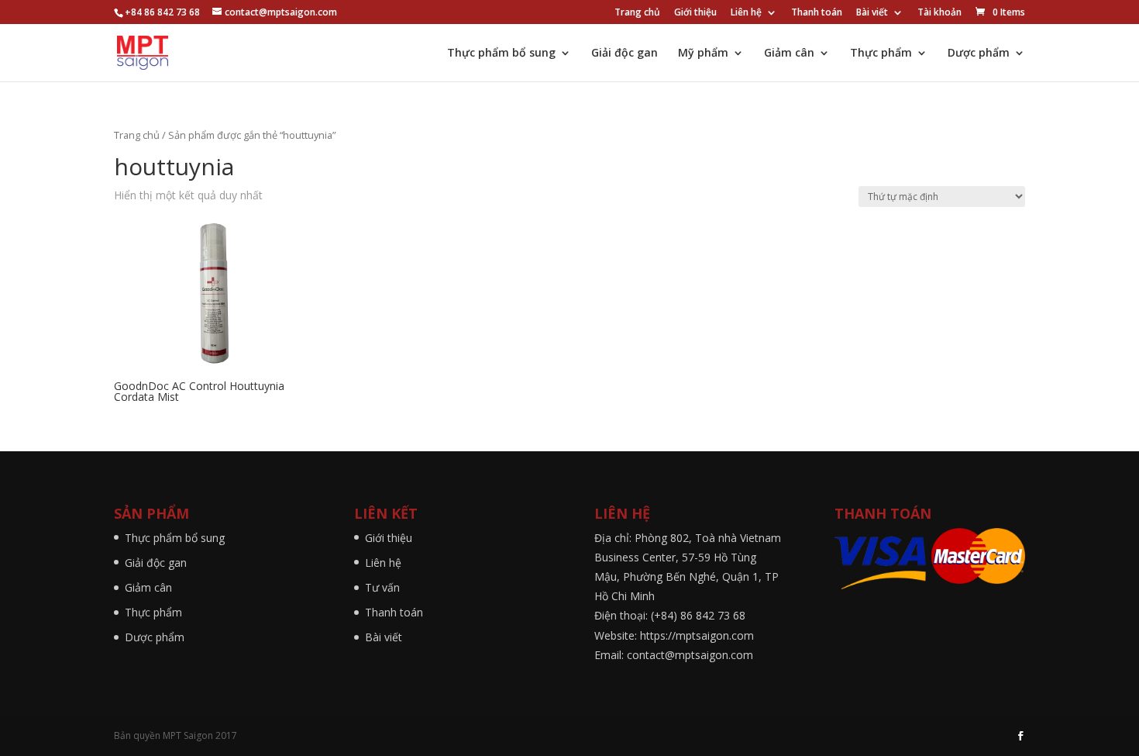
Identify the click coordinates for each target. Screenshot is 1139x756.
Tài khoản (939, 13)
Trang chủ (637, 13)
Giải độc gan (624, 53)
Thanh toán (816, 13)
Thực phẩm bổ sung (501, 53)
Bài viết (872, 13)
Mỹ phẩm (703, 53)
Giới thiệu (695, 13)
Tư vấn (382, 587)
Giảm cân (789, 53)
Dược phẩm (979, 53)
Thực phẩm (881, 53)
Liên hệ (746, 13)
